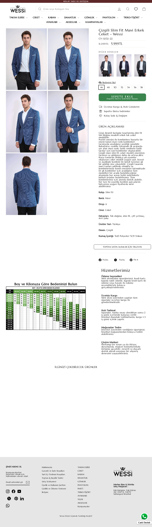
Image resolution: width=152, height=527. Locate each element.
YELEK (80, 499)
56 (135, 87)
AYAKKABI (82, 496)
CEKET (80, 471)
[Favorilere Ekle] (35, 379)
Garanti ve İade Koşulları (53, 471)
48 (108, 87)
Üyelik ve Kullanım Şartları (54, 485)
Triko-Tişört (132, 17)
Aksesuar (72, 22)
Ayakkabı (52, 22)
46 (101, 87)
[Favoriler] (136, 9)
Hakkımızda (47, 467)
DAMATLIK (82, 478)
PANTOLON (83, 485)
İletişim (45, 492)
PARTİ (80, 489)
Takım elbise (17, 17)
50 (115, 87)
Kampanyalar (94, 22)
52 (122, 87)
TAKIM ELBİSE (84, 467)
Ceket (37, 17)
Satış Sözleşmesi (49, 481)
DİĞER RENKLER (109, 52)
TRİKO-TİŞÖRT (84, 492)
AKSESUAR (82, 503)
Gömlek (89, 17)
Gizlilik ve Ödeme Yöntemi (54, 489)
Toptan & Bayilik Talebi (52, 478)
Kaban (52, 17)
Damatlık (70, 17)
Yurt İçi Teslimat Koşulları (53, 474)
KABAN (81, 474)
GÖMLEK (82, 481)
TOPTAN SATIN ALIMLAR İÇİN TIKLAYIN (122, 247)
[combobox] (73, 9)
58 (141, 87)
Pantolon (109, 17)
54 (128, 87)
